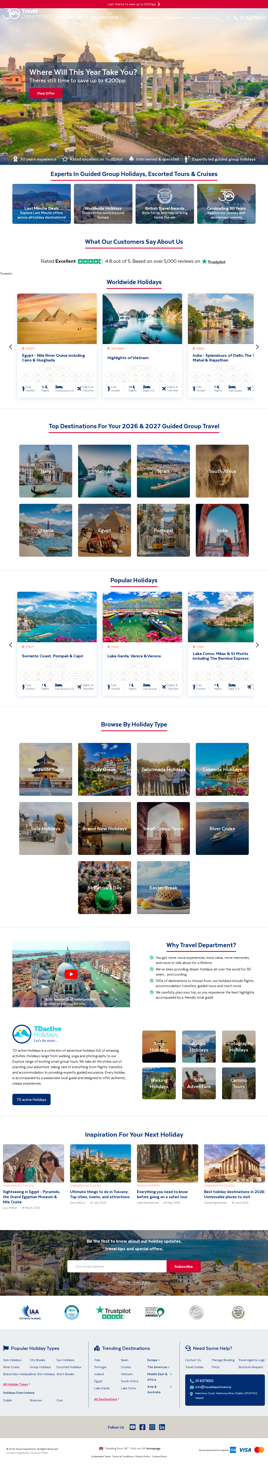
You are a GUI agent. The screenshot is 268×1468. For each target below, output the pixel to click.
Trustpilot (6, 273)
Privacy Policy (142, 1456)
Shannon (36, 1400)
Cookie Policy (159, 1456)
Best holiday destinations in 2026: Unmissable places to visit (234, 1194)
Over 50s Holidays (42, 1373)
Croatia (126, 1366)
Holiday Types (105, 17)
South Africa (129, 1381)
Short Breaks (65, 1373)
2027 (62, 368)
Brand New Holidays (17, 1373)
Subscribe (183, 1266)
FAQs (216, 1366)
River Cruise (11, 1366)
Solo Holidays (12, 1359)
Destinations (69, 17)
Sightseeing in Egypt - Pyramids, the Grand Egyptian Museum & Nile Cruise (31, 1197)
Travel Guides (194, 1366)
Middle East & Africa (157, 1376)
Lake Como (128, 1388)
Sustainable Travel (101, 1456)
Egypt (98, 1381)
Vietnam (127, 1373)
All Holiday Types (15, 1384)
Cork (60, 1400)
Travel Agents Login (252, 1359)
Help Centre (172, 17)
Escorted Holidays (69, 1366)
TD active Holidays (31, 1099)
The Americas (157, 1366)
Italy (97, 1359)
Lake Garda (101, 1388)
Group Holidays (40, 1366)
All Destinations (105, 1399)
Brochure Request (250, 1366)
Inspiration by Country (18, 1185)
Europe (152, 1359)
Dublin (7, 1400)
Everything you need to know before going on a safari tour (162, 1194)
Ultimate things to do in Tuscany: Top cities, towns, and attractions (100, 1194)
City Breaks (37, 1359)
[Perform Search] (228, 17)
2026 (48, 368)
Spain (124, 1359)
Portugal (100, 1366)
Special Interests (148, 1185)
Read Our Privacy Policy (134, 1282)
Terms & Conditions (123, 1456)
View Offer (46, 93)
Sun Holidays (65, 1359)
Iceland (99, 1373)
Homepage (153, 1448)
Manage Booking (223, 1359)
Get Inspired (147, 17)
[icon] (158, 4)
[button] (71, 974)
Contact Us (193, 1359)
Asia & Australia (153, 1389)
